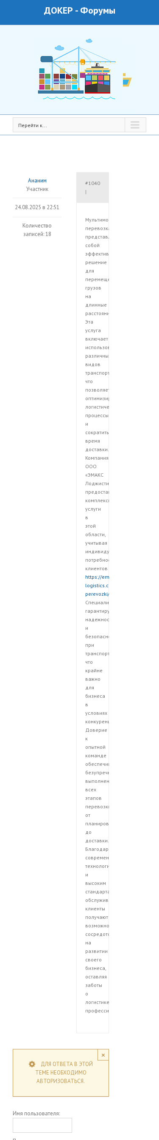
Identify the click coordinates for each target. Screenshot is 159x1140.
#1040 (92, 183)
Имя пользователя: (36, 1113)
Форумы (97, 10)
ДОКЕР (58, 10)
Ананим (37, 180)
